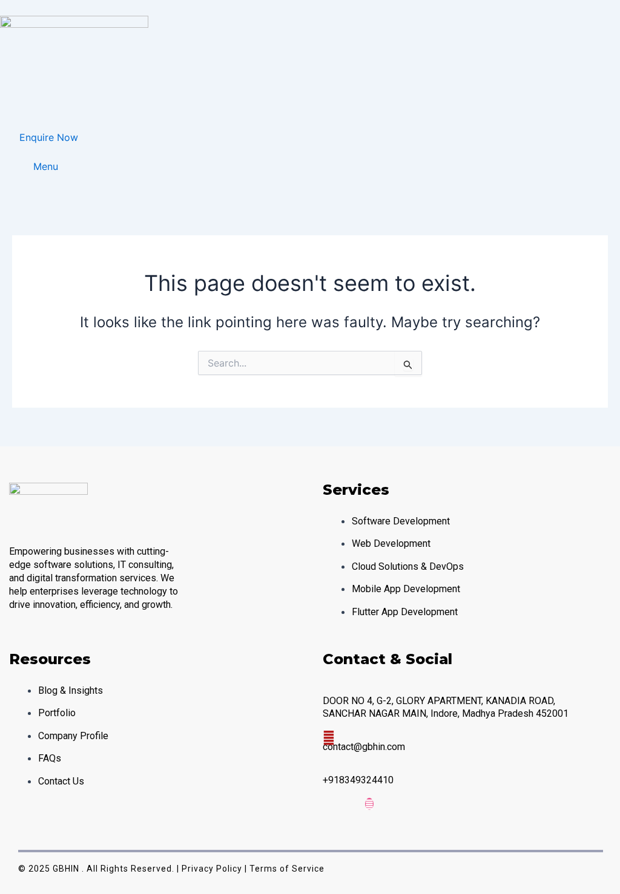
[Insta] (369, 804)
